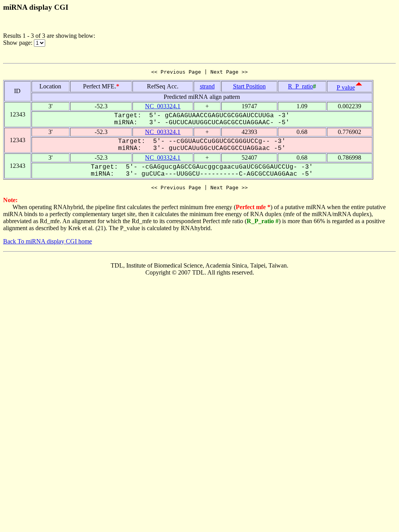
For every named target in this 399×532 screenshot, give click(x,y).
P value (346, 87)
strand (207, 86)
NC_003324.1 (162, 106)
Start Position (249, 86)
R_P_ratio (300, 86)
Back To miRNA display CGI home (47, 241)
